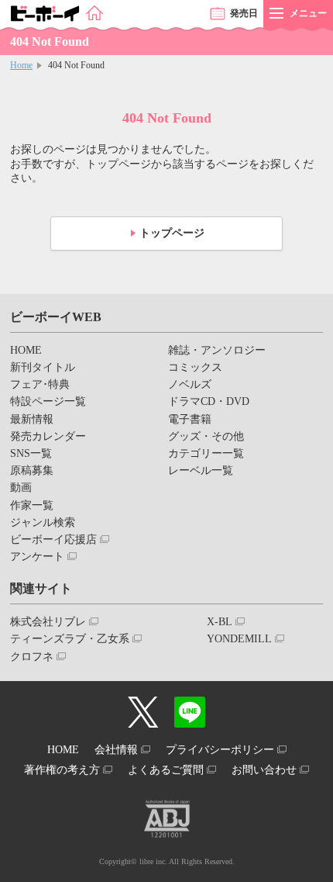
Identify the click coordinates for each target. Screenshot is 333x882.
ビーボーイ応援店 (53, 539)
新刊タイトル (42, 367)
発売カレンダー (48, 436)
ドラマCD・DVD (208, 401)
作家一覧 (31, 505)
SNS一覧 (31, 453)
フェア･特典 (40, 384)
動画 (21, 487)
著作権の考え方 (62, 770)
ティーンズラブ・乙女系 (69, 639)
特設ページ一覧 (48, 401)
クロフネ (31, 656)
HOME (26, 350)
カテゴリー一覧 (206, 453)
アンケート (37, 556)
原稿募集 (31, 470)
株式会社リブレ (48, 622)
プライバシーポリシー (220, 750)
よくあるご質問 (166, 770)
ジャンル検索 (42, 522)
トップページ (171, 233)
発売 (244, 13)
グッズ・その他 (206, 436)
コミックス (195, 367)
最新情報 (31, 419)
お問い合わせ (264, 770)
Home (21, 65)
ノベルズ (189, 384)
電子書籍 (189, 419)
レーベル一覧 (200, 470)
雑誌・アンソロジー (217, 350)
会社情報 (116, 750)
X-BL (219, 622)
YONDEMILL (239, 639)
